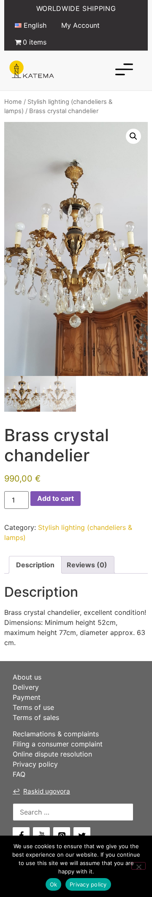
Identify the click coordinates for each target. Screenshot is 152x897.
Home (13, 102)
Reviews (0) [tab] (87, 565)
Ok (53, 884)
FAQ (19, 774)
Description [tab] (35, 565)
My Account (80, 25)
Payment (27, 697)
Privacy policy (35, 764)
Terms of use (33, 707)
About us (27, 677)
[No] (138, 866)
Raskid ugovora (41, 791)
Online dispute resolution (52, 754)
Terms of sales (36, 717)
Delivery (26, 687)
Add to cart (55, 498)
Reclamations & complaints (56, 734)
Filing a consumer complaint (58, 744)
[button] (133, 136)
